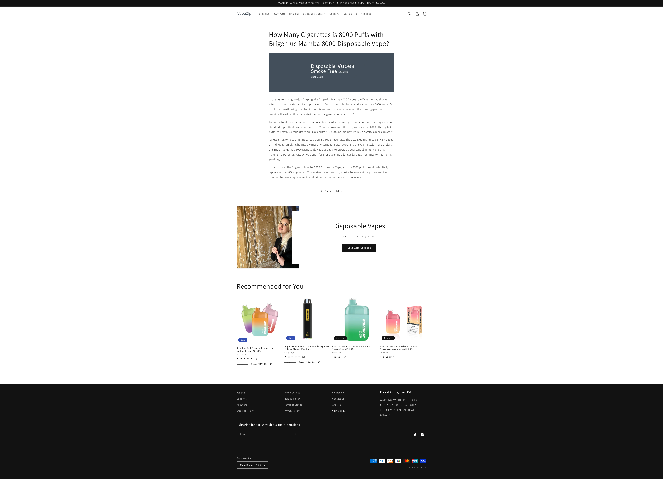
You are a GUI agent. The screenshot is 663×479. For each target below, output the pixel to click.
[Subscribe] (295, 434)
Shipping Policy (245, 410)
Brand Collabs (292, 392)
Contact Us (338, 398)
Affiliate (336, 404)
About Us (242, 404)
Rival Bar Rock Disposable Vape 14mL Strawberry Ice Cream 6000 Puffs (399, 348)
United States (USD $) (250, 464)
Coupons (242, 398)
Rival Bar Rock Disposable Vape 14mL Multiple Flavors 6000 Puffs (256, 349)
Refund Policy (292, 398)
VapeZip (241, 392)
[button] (314, 13)
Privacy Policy (291, 410)
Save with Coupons (359, 247)
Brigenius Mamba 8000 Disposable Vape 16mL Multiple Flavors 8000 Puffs (307, 348)
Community (338, 410)
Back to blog (333, 191)
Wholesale (338, 392)
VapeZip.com (421, 467)
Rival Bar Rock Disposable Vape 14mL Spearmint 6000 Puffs (351, 348)
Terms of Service (293, 404)
